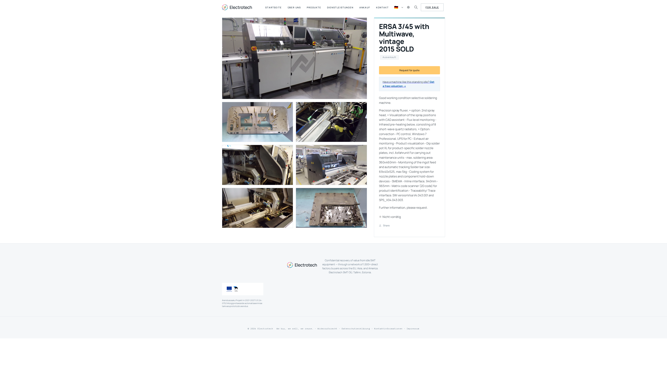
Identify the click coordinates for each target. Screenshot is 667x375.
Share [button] (386, 225)
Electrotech (265, 328)
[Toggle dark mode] (408, 7)
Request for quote (409, 70)
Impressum (413, 328)
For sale (432, 7)
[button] (416, 7)
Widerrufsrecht (327, 328)
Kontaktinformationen (388, 328)
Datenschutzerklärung (356, 328)
